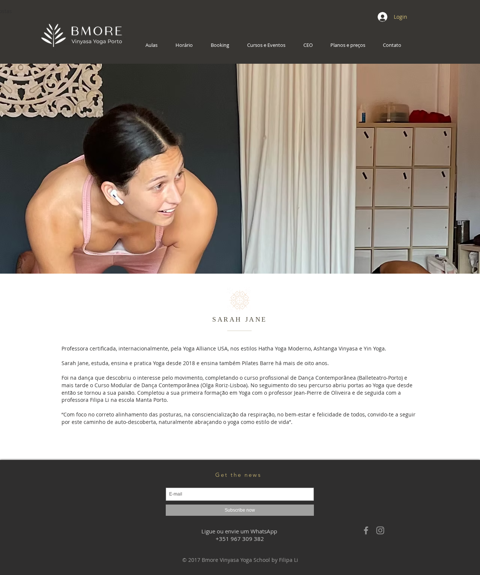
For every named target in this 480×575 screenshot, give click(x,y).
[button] (155, 44)
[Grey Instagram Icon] (380, 530)
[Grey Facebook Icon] (366, 530)
